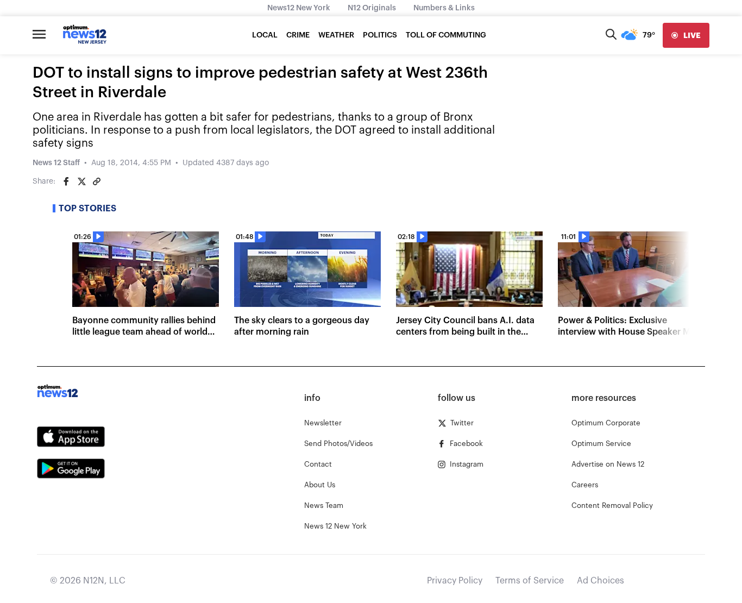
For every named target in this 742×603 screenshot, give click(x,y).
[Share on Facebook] (66, 181)
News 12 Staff (56, 163)
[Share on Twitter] (81, 181)
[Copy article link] (96, 181)
